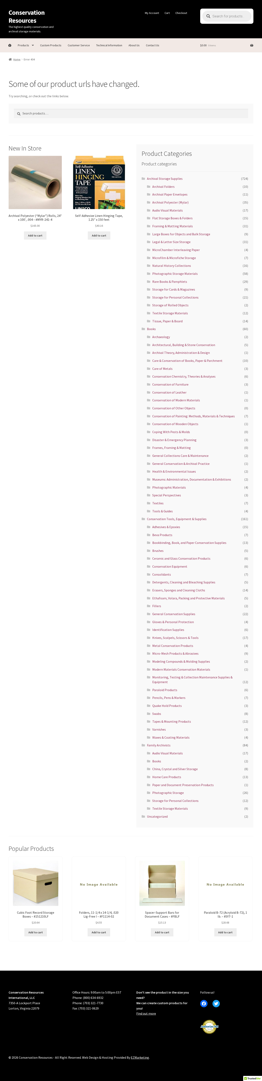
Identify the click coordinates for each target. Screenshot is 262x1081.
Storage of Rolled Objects (170, 305)
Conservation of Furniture (170, 384)
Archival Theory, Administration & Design (181, 353)
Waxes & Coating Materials (171, 737)
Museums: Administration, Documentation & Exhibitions (191, 479)
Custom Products (50, 45)
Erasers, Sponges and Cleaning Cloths (178, 590)
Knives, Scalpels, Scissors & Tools (175, 638)
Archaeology (161, 337)
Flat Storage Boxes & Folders (172, 218)
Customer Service (79, 45)
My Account (152, 13)
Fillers (156, 606)
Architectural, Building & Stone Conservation (183, 345)
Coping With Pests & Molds (171, 432)
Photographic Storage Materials (175, 274)
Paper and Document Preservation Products (183, 785)
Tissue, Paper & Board (167, 321)
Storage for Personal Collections (175, 297)
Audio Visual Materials (167, 210)
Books (151, 329)
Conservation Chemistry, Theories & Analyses (184, 376)
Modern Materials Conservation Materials (181, 669)
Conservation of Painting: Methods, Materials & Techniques (193, 416)
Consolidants (161, 574)
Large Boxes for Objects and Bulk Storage (181, 234)
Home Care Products (166, 777)
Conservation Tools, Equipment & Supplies (177, 519)
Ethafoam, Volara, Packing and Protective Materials (188, 598)
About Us (134, 45)
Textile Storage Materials (170, 313)
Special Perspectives (166, 495)
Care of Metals (162, 369)
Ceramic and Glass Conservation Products (181, 558)
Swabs (156, 714)
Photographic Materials (169, 487)
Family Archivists (159, 745)
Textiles (158, 503)
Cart (167, 13)
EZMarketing (140, 1057)
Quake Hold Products (167, 706)
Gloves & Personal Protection (173, 622)
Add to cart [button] (35, 235)
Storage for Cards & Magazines (173, 289)
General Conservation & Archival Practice (181, 464)
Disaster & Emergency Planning (174, 440)
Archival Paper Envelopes (169, 194)
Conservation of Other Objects (173, 408)
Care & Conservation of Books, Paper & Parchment (187, 361)
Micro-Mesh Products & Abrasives (175, 653)
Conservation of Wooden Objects (175, 424)
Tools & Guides (162, 511)
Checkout (181, 13)
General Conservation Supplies (173, 614)
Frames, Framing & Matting (171, 448)
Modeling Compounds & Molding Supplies (181, 661)
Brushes (158, 551)
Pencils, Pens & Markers (168, 698)
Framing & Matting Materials (172, 226)
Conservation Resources (27, 16)
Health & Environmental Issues (174, 471)
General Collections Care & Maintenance (180, 456)
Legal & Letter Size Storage (171, 242)
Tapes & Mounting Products (171, 721)
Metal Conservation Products (172, 646)
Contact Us (152, 45)
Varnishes (159, 729)
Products (23, 45)
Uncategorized (157, 816)
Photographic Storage (168, 793)
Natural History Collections (171, 266)
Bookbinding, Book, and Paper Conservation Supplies (189, 543)
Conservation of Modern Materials (176, 400)
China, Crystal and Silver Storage (175, 769)
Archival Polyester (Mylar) (170, 202)
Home (16, 59)
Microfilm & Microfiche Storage (174, 258)
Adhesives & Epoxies (166, 527)
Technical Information (109, 45)
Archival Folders (163, 187)
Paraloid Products (164, 690)
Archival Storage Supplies (165, 179)
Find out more (146, 1013)
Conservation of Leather (169, 392)
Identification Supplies (168, 630)
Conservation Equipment (169, 566)
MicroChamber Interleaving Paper (176, 250)
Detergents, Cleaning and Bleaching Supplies (183, 582)
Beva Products (162, 535)
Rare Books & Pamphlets (169, 282)
